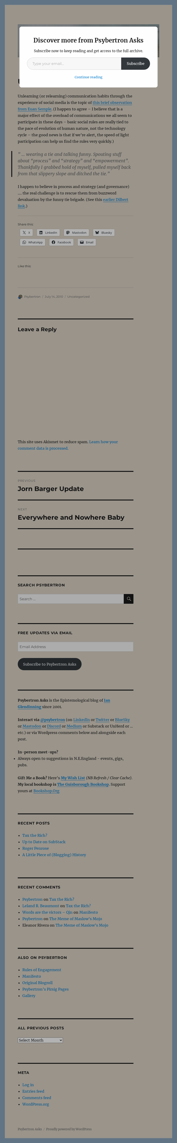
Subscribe (136, 63)
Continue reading (89, 77)
